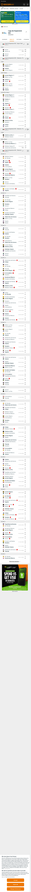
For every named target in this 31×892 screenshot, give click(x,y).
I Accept (15, 880)
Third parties (7, 868)
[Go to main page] (9, 4)
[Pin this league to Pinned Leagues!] (26, 32)
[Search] (24, 4)
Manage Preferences (15, 889)
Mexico (6, 26)
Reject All (15, 884)
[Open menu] (27, 4)
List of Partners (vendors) (8, 877)
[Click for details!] (15, 50)
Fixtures (18, 39)
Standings (27, 39)
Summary (4, 39)
